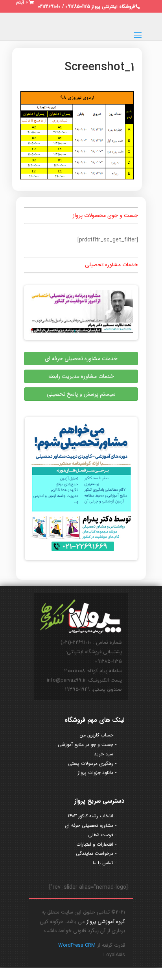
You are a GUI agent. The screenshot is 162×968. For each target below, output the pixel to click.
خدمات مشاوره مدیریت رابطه (81, 376)
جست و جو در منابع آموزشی (85, 744)
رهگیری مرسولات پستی (90, 763)
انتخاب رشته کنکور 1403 (90, 816)
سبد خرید (103, 754)
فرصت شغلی (100, 835)
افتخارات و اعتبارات (94, 844)
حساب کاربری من (96, 735)
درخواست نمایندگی (94, 853)
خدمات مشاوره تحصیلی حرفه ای (81, 358)
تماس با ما (103, 863)
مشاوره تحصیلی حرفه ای (89, 825)
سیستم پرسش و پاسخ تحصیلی (81, 394)
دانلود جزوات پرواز (95, 772)
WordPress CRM (77, 945)
